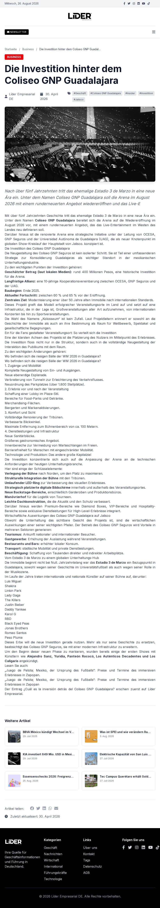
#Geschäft (80, 93)
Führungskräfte (55, 873)
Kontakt (88, 854)
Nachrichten (53, 854)
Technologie (53, 879)
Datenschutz (92, 866)
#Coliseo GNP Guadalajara (106, 93)
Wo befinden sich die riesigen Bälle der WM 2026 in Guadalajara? (53, 361)
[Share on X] (38, 808)
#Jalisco (79, 99)
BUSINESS (14, 57)
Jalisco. (77, 244)
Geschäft (50, 848)
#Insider (130, 93)
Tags (86, 860)
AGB (86, 873)
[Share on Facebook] (32, 808)
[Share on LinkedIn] (44, 808)
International (53, 866)
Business (28, 49)
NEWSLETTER (18, 31)
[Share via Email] (56, 808)
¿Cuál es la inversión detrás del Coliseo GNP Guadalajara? (69, 689)
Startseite (11, 49)
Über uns (90, 848)
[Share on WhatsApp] (50, 808)
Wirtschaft (51, 860)
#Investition (146, 93)
